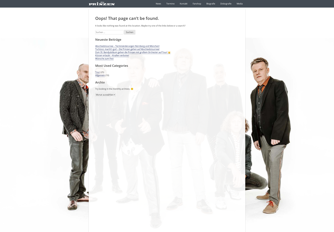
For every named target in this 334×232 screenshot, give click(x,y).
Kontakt (183, 3)
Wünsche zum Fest (104, 58)
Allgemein (100, 75)
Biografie (210, 3)
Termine (170, 3)
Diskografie (225, 3)
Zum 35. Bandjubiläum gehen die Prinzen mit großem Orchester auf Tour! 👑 (133, 52)
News (158, 3)
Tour (97, 72)
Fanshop (197, 3)
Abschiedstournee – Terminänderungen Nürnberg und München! (127, 46)
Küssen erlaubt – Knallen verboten (112, 55)
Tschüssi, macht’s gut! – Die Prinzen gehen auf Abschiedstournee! (127, 49)
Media (240, 3)
